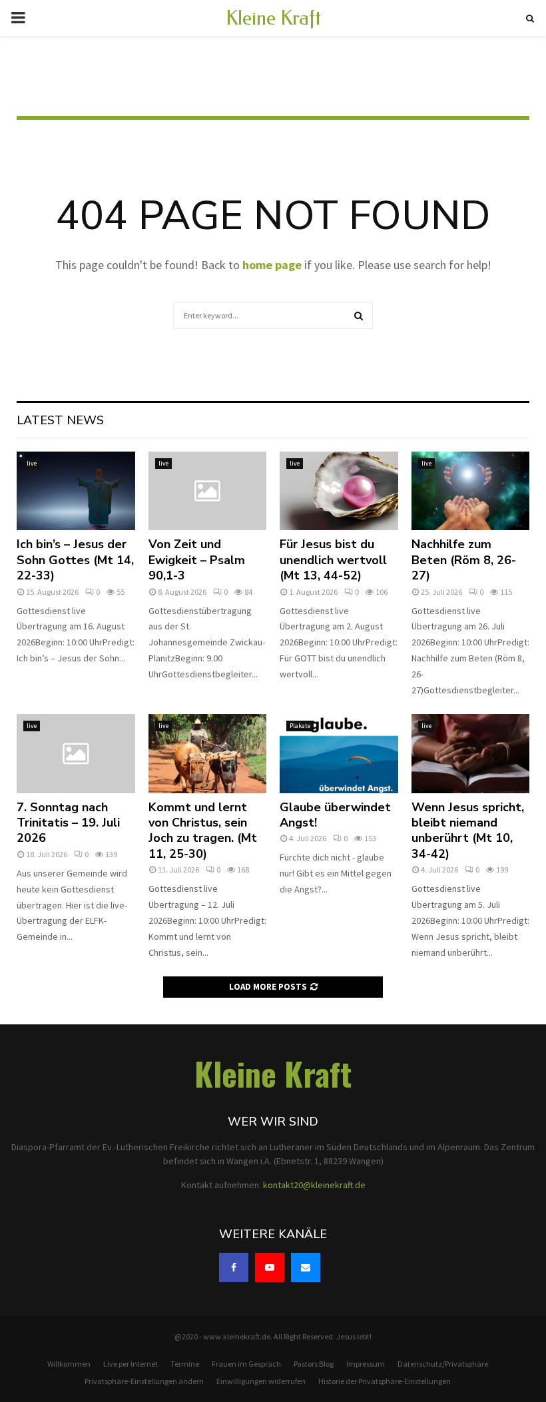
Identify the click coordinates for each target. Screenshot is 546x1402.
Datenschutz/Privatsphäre (443, 1364)
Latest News (60, 420)
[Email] (305, 1267)
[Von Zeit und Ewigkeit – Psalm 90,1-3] (207, 491)
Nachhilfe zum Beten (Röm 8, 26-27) (463, 559)
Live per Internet (130, 1364)
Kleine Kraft (273, 18)
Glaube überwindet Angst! (335, 815)
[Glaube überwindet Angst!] (339, 753)
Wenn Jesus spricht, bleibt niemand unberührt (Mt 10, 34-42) (467, 830)
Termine (184, 1364)
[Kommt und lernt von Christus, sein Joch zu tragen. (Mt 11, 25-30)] (207, 753)
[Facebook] (233, 1267)
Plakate (300, 725)
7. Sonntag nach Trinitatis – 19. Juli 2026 (68, 823)
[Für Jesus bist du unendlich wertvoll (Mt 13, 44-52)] (339, 491)
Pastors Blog (314, 1364)
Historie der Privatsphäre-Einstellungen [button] (384, 1381)
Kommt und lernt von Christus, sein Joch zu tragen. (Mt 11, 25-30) (202, 830)
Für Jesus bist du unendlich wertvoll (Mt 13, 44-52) (333, 559)
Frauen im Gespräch (246, 1364)
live (32, 463)
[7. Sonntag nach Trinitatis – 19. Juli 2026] (76, 753)
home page (272, 264)
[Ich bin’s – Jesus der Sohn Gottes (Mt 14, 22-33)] (76, 491)
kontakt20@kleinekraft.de (314, 1185)
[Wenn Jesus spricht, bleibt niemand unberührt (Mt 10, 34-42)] (470, 753)
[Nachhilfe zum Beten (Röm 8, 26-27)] (470, 491)
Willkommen (69, 1364)
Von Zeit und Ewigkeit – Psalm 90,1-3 (196, 559)
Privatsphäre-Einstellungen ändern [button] (144, 1381)
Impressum (365, 1364)
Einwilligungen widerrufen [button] (261, 1381)
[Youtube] (269, 1267)
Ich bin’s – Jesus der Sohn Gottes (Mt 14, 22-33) (75, 559)
